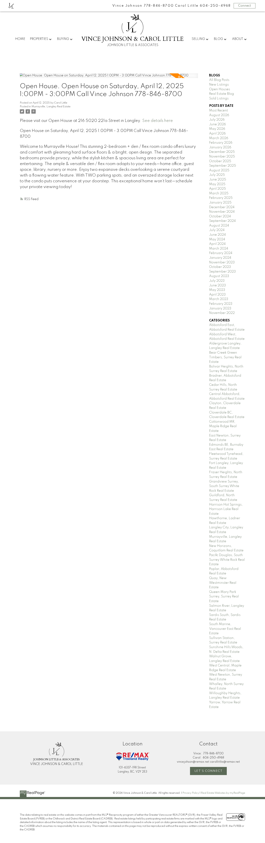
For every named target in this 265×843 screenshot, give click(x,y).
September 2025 (222, 165)
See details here (157, 121)
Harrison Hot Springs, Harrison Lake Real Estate (226, 509)
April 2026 (217, 133)
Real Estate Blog (221, 93)
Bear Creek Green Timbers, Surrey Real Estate (225, 357)
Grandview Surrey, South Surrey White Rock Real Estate (224, 486)
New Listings (219, 84)
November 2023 (222, 262)
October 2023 (220, 267)
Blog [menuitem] (218, 39)
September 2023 (222, 271)
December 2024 (222, 207)
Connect (244, 5)
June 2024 (217, 234)
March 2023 (218, 299)
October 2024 (220, 216)
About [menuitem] (237, 39)
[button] (208, 771)
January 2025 (220, 202)
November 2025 (222, 156)
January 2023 (220, 308)
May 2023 (217, 290)
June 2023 (217, 285)
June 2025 (217, 179)
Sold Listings (219, 98)
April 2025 (217, 188)
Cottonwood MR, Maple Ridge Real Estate (223, 426)
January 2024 (220, 257)
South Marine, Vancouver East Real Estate (225, 629)
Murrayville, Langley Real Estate (51, 106)
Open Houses (219, 89)
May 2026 (217, 129)
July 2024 (217, 230)
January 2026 (220, 147)
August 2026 (219, 115)
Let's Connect (209, 771)
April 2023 (217, 294)
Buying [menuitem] (63, 39)
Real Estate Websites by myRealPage (223, 793)
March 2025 (218, 193)
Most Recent (218, 110)
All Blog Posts (219, 80)
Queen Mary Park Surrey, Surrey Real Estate (224, 596)
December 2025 (222, 152)
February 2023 (220, 303)
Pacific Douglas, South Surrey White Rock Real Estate (227, 560)
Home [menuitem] (20, 39)
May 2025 (217, 184)
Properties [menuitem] (39, 39)
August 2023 (219, 276)
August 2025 (219, 170)
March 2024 (218, 248)
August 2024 (219, 225)
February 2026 (220, 142)
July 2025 (217, 175)
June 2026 (217, 124)
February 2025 (221, 198)
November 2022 (222, 313)
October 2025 (220, 161)
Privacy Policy (190, 793)
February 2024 (220, 253)
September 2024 (222, 221)
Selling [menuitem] (198, 39)
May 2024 (217, 239)
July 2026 (217, 119)
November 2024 (222, 211)
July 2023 (217, 280)
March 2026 (218, 138)
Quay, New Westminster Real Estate (222, 583)
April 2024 (217, 244)
